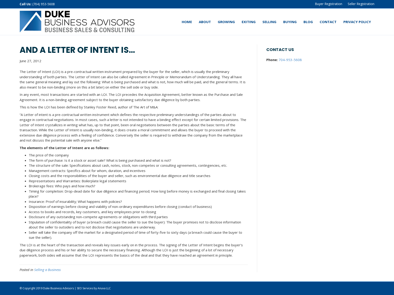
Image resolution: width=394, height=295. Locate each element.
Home (187, 21)
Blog (308, 21)
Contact (328, 21)
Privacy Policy (357, 21)
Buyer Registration (328, 4)
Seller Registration (361, 4)
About (205, 21)
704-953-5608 (290, 59)
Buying (290, 21)
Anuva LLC (104, 288)
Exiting (249, 21)
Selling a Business (47, 269)
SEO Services (85, 288)
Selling (269, 21)
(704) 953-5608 (43, 4)
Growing (226, 21)
